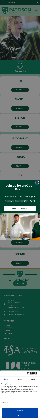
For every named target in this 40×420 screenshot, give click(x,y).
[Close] (37, 182)
